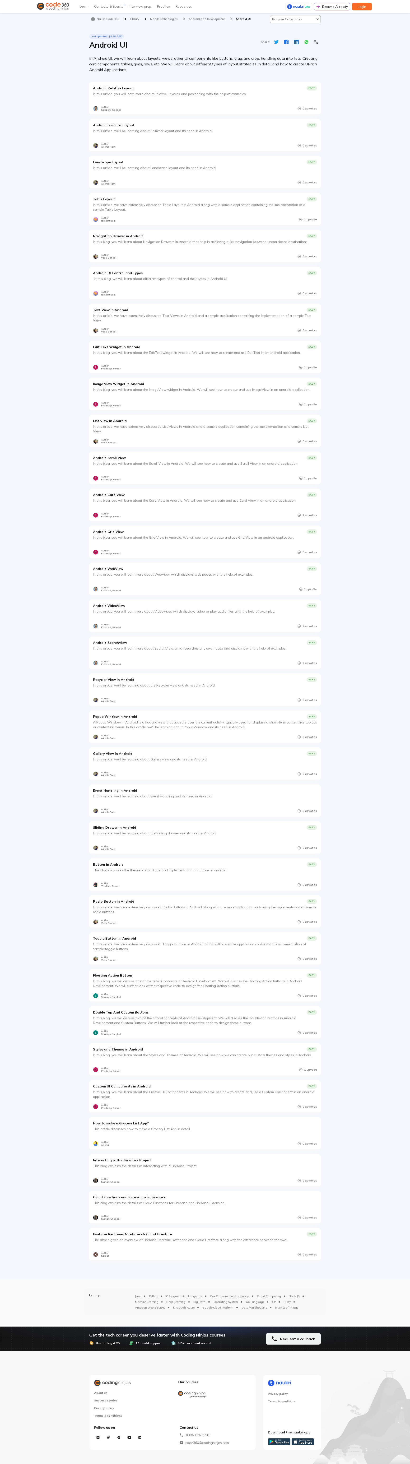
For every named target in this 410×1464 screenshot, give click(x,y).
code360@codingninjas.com (207, 1443)
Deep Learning (176, 1302)
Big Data (199, 1302)
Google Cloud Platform (217, 1307)
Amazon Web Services (150, 1307)
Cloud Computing (269, 1296)
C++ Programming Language (229, 1296)
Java (138, 1296)
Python (153, 1296)
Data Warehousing (254, 1307)
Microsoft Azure (184, 1307)
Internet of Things (286, 1307)
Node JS (294, 1296)
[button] (295, 19)
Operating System (226, 1302)
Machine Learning (146, 1302)
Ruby (287, 1302)
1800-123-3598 (197, 1435)
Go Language (255, 1302)
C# (274, 1302)
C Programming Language (184, 1296)
